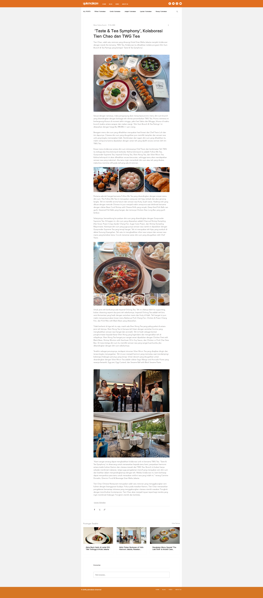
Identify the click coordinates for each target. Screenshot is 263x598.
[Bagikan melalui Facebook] (94, 510)
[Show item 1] (99, 299)
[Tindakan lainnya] (168, 25)
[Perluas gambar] (105, 179)
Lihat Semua (176, 523)
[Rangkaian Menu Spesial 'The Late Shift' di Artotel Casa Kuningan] (165, 535)
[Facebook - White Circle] (169, 3)
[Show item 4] (138, 299)
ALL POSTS (86, 11)
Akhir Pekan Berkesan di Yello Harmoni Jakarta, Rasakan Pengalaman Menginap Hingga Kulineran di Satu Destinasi (131, 548)
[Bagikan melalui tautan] (105, 510)
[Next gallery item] (167, 268)
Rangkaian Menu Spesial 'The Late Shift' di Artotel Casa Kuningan (164, 548)
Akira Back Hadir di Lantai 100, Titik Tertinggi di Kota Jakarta (98, 548)
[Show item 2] (112, 299)
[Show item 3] (125, 299)
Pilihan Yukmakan (100, 11)
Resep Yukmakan (161, 11)
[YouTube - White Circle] (180, 3)
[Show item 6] (164, 299)
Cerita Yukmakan (115, 11)
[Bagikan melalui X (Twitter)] (99, 510)
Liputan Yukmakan (146, 11)
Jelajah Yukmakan (130, 11)
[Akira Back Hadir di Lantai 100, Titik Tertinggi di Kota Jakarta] (98, 535)
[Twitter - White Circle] (173, 3)
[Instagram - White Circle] (177, 3)
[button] (177, 11)
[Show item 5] (151, 299)
